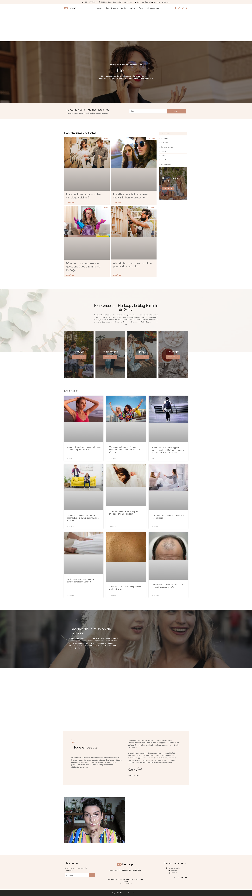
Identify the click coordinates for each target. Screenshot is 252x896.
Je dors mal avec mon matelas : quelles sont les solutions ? (81, 580)
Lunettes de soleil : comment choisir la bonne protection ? (131, 196)
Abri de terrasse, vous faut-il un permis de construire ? (132, 264)
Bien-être (98, 8)
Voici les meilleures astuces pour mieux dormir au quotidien (123, 512)
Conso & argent (112, 8)
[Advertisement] (126, 26)
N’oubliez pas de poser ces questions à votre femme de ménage (83, 267)
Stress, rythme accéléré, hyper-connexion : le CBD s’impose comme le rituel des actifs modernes (168, 450)
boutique (155, 322)
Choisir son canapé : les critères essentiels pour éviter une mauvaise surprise (83, 518)
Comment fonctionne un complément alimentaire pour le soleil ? (83, 448)
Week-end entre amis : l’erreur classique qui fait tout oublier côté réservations (124, 449)
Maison (132, 8)
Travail (141, 8)
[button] (94, 820)
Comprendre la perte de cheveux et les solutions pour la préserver (167, 585)
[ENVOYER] (92, 875)
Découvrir (168, 188)
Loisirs (123, 8)
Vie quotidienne (153, 8)
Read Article (79, 357)
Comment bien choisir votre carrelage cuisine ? (83, 196)
